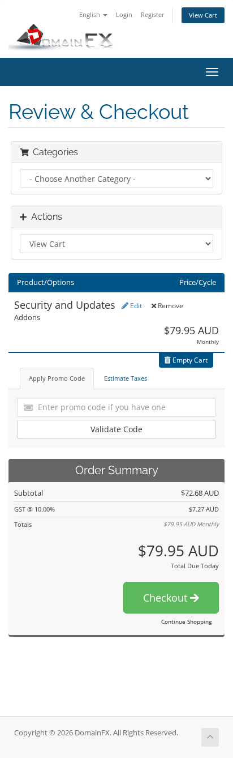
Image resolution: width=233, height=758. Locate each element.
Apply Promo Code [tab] (57, 378)
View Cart (203, 15)
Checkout (166, 597)
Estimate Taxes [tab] (125, 378)
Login (124, 14)
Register (153, 14)
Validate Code (116, 429)
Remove (169, 305)
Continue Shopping (186, 621)
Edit (135, 305)
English (90, 14)
